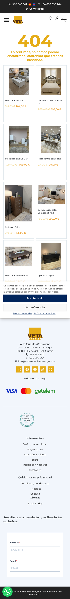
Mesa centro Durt (14, 100)
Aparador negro (46, 275)
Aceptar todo (35, 298)
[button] (6, 20)
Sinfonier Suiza (12, 227)
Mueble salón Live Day (16, 158)
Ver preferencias (35, 307)
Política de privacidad (45, 313)
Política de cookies (22, 313)
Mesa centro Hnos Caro (17, 275)
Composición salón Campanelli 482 (47, 211)
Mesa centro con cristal (49, 158)
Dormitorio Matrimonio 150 (50, 102)
